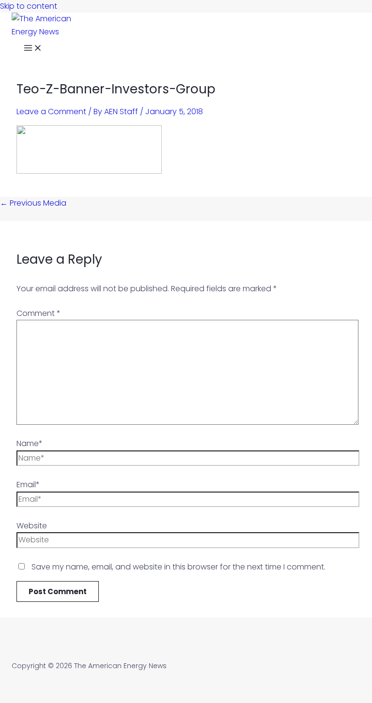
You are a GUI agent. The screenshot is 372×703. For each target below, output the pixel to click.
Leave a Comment (51, 111)
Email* (28, 484)
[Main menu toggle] (33, 49)
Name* (29, 443)
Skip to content (28, 6)
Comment (38, 313)
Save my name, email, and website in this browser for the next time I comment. (178, 566)
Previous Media (33, 203)
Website (31, 525)
